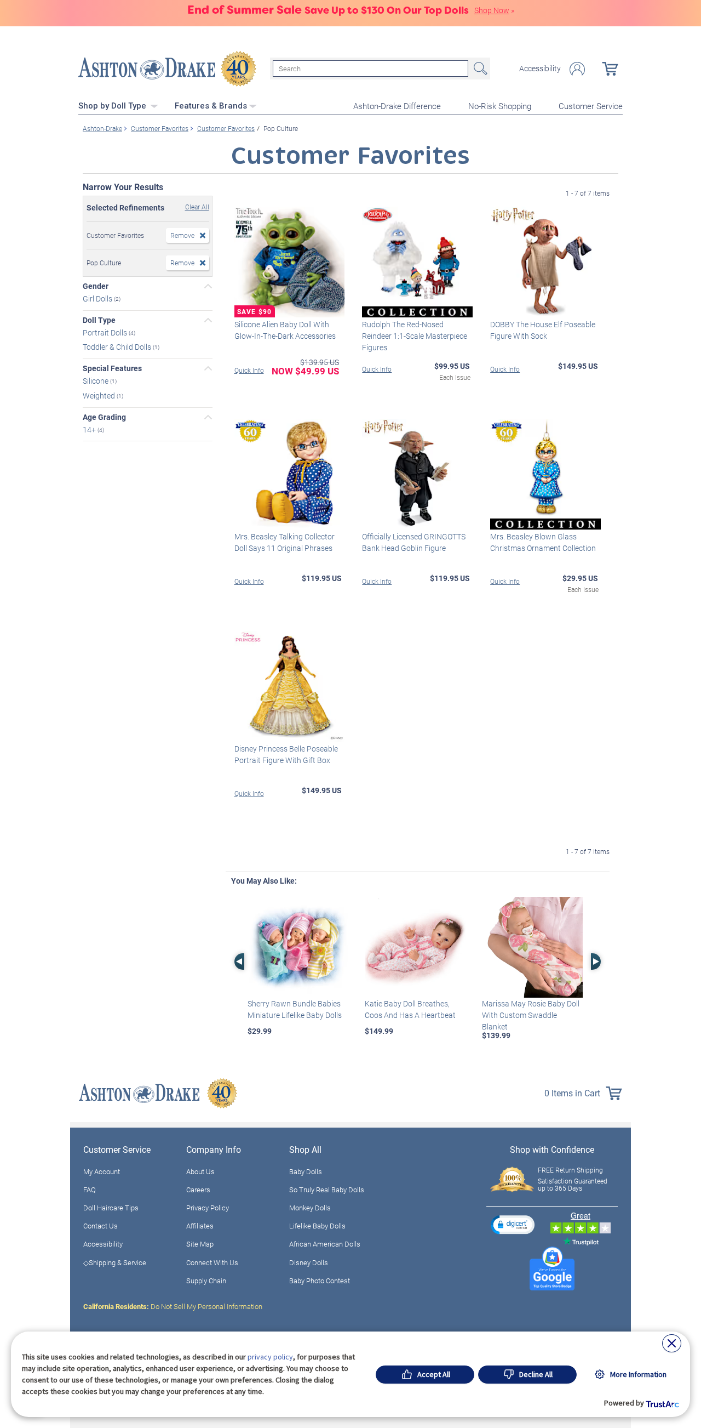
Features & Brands (211, 106)
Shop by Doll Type (113, 106)
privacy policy (270, 1357)
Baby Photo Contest (319, 1280)
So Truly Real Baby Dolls (326, 1189)
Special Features (112, 368)
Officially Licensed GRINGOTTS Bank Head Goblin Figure (414, 542)
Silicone (96, 381)
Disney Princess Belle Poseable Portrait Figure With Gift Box (286, 754)
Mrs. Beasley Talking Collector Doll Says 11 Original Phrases (284, 542)
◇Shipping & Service (114, 1262)
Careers (198, 1189)
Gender (95, 286)
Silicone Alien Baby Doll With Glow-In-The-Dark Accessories (285, 330)
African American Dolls (324, 1244)
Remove (182, 235)
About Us (200, 1171)
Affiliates (200, 1226)
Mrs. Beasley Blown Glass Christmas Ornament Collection (543, 542)
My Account (101, 1171)
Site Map (200, 1244)
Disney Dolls (308, 1262)
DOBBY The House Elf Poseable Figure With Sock (542, 330)
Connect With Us (212, 1262)
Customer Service (591, 105)
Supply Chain (206, 1280)
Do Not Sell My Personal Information (172, 1306)
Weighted (100, 395)
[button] (513, 1224)
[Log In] (577, 69)
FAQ (89, 1189)
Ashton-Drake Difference (397, 105)
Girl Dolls (98, 298)
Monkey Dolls (310, 1208)
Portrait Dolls (106, 332)
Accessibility (540, 68)
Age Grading (104, 417)
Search (479, 68)
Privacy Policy (207, 1208)
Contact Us (100, 1226)
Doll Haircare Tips (111, 1208)
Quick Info (249, 370)
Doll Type (99, 320)
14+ (90, 429)
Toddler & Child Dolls (118, 347)
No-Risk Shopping (499, 105)
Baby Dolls (305, 1171)
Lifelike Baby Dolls (317, 1226)
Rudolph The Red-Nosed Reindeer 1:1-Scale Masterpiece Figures (414, 335)
